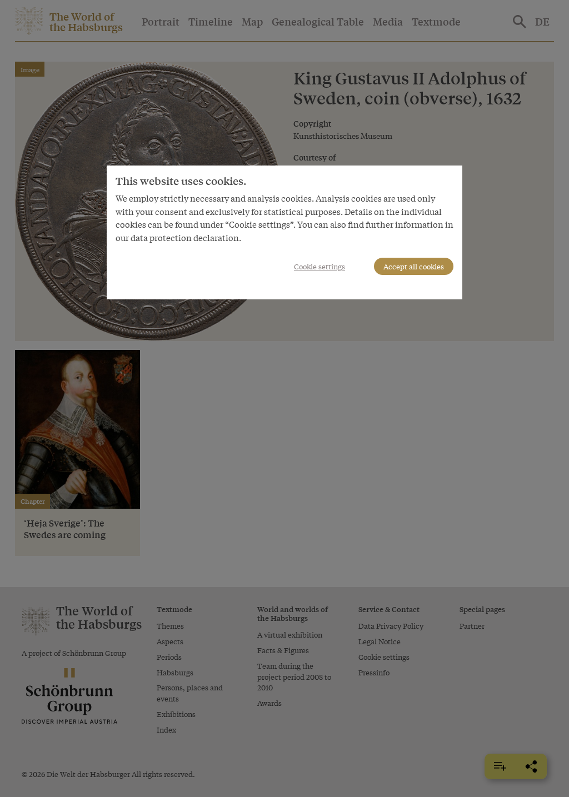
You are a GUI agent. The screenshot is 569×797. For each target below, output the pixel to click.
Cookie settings (319, 266)
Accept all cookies (413, 266)
